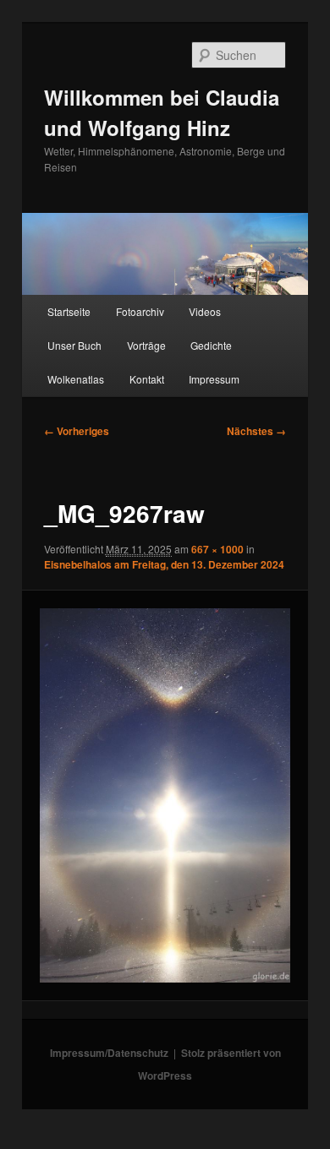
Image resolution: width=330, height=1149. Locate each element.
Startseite (69, 311)
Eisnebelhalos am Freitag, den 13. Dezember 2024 (164, 564)
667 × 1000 (217, 549)
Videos (205, 311)
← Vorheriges (76, 430)
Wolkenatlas (75, 379)
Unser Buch (74, 345)
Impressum (214, 379)
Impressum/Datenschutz (109, 1052)
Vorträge (146, 345)
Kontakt (146, 379)
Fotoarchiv (140, 311)
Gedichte (211, 345)
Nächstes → (256, 430)
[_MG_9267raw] (164, 795)
